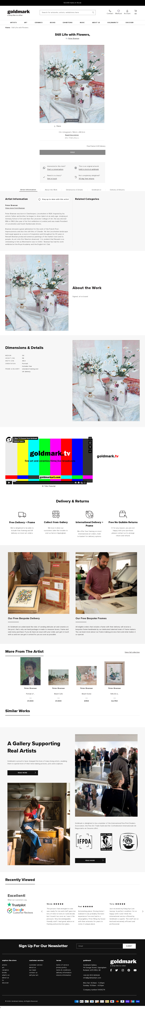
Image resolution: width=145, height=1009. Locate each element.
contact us (33, 972)
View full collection (132, 652)
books (4, 972)
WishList (118, 13)
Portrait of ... (30, 694)
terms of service (62, 965)
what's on (5, 975)
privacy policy (61, 967)
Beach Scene (86, 694)
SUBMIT (129, 946)
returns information (63, 975)
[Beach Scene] (86, 675)
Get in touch (52, 178)
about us (5, 978)
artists (4, 965)
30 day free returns (86, 178)
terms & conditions (63, 970)
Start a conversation (55, 169)
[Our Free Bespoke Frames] (106, 583)
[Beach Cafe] (58, 677)
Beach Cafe (58, 694)
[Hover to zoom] (72, 84)
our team (32, 970)
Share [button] (58, 126)
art (3, 967)
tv (3, 980)
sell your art (33, 975)
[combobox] (68, 12)
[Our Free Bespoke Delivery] (38, 583)
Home (7, 27)
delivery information (64, 972)
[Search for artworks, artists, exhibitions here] (93, 12)
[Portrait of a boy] (30, 671)
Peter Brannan (73, 38)
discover (5, 983)
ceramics (5, 970)
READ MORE (22, 772)
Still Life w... (114, 694)
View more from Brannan (15, 208)
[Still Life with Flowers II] (114, 673)
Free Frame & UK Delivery (72, 3)
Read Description (72, 135)
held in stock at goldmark (89, 169)
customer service (35, 965)
